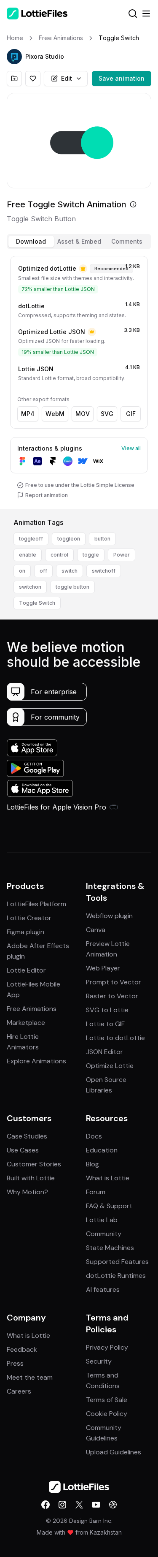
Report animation (46, 495)
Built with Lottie (31, 1178)
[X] (79, 1505)
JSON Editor (104, 1051)
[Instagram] (62, 1505)
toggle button (72, 587)
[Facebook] (45, 1505)
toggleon (68, 538)
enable (27, 555)
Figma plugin (25, 931)
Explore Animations (36, 1061)
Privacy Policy (107, 1347)
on (22, 571)
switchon (30, 587)
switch (70, 571)
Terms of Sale (106, 1399)
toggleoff (31, 538)
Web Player (103, 968)
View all (131, 448)
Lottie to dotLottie (115, 1037)
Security (99, 1361)
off (43, 571)
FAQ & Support (109, 1205)
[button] (14, 56)
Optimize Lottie (110, 1065)
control (59, 555)
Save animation (122, 78)
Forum (95, 1191)
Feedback (22, 1349)
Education (102, 1150)
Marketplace (26, 1022)
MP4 (28, 413)
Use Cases (23, 1150)
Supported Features (117, 1261)
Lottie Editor (26, 970)
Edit (66, 78)
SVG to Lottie (107, 1009)
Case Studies (27, 1136)
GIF (131, 413)
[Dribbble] (113, 1505)
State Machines (110, 1247)
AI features (103, 1289)
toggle (91, 555)
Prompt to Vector (113, 982)
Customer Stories (34, 1164)
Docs (94, 1136)
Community (103, 1233)
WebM (55, 413)
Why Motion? (27, 1191)
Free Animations (31, 1008)
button (102, 538)
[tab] (31, 241)
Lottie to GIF (105, 1023)
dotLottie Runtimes (116, 1275)
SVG (107, 413)
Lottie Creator (29, 917)
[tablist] (79, 241)
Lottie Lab (102, 1219)
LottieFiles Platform (36, 903)
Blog (92, 1164)
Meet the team (30, 1377)
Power (121, 555)
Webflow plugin (109, 915)
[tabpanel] (79, 381)
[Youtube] (96, 1505)
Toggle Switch (37, 603)
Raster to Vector (112, 996)
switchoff (103, 571)
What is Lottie (107, 1178)
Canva (95, 929)
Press (15, 1363)
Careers (19, 1391)
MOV (82, 413)
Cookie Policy (106, 1413)
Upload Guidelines (113, 1452)
